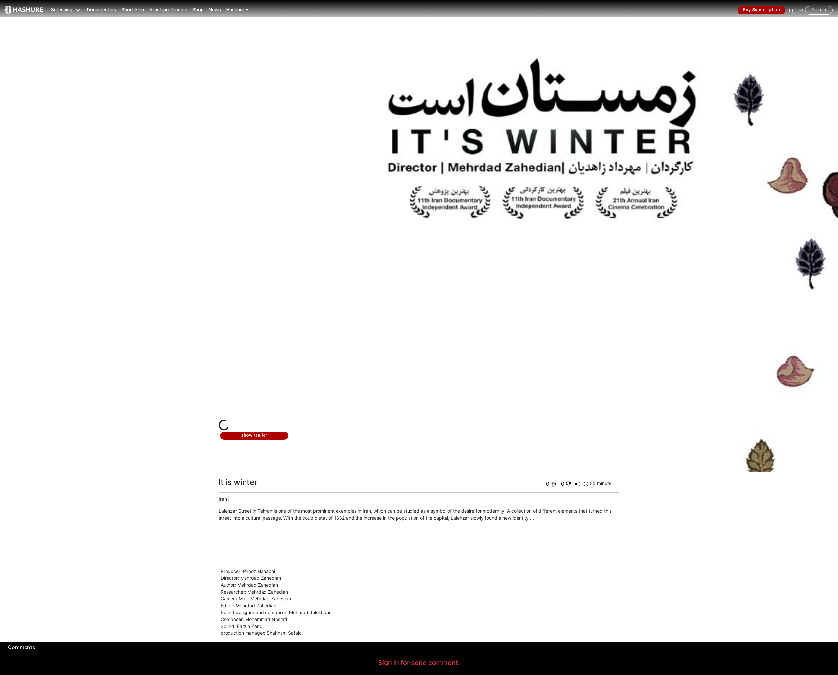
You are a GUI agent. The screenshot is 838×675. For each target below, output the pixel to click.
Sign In (819, 10)
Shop (198, 10)
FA (801, 10)
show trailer (254, 435)
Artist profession (168, 10)
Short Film (132, 10)
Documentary (101, 10)
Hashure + (237, 10)
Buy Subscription (761, 10)
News (215, 10)
